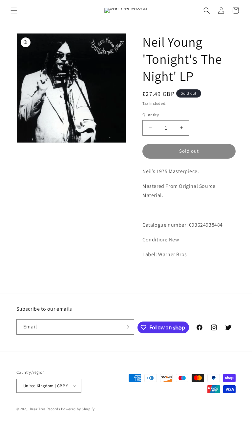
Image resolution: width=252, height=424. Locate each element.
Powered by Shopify (78, 409)
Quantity (150, 115)
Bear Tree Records (45, 409)
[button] (14, 10)
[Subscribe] (126, 327)
